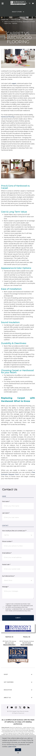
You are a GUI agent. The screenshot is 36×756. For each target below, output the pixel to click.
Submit (18, 618)
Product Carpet (28, 19)
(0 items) (33, 3)
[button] (26, 3)
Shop (6, 674)
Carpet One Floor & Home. (20, 711)
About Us (7, 697)
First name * (6, 501)
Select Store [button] (17, 11)
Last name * (5, 513)
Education (8, 690)
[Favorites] (29, 3)
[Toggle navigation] (2, 3)
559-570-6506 (26, 643)
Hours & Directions (9, 645)
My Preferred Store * (8, 576)
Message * (5, 586)
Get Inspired (8, 682)
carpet (14, 83)
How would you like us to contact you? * (14, 530)
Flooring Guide (15, 19)
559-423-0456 (9, 643)
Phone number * (7, 541)
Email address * (6, 553)
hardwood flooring (7, 117)
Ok (18, 749)
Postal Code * (6, 564)
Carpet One (4, 19)
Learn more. (12, 746)
